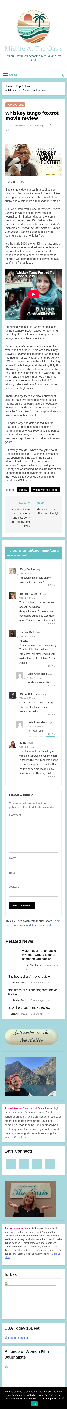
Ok (34, 1403)
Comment (16, 815)
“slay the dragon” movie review (29, 1007)
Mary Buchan (28, 569)
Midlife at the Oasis (33, 48)
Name (13, 858)
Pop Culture (15, 104)
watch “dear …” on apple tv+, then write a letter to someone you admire (39, 955)
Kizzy (23, 742)
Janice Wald (27, 632)
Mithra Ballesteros (30, 694)
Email (13, 872)
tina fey (22, 489)
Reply (51, 585)
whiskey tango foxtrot (45, 489)
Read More (20, 1137)
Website (14, 887)
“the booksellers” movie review (29, 976)
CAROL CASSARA (30, 594)
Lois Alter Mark (17, 125)
